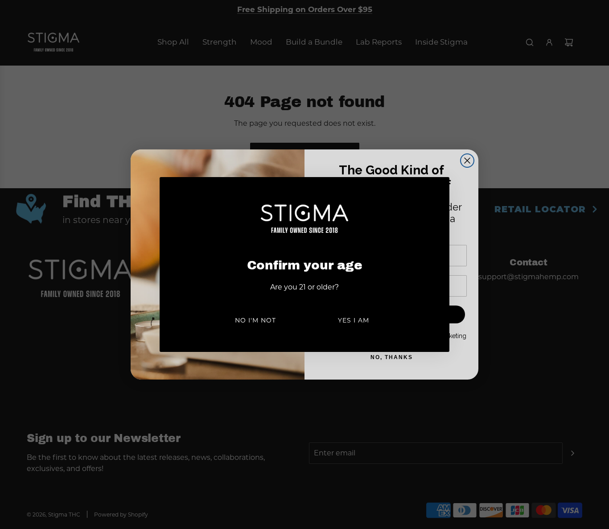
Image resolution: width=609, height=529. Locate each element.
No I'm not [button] (255, 320)
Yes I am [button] (353, 320)
